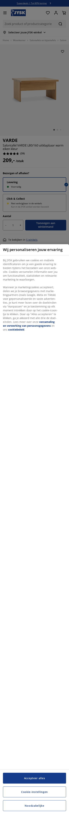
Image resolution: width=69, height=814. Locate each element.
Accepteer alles (34, 778)
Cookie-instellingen (34, 792)
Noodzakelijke (34, 805)
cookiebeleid (16, 329)
